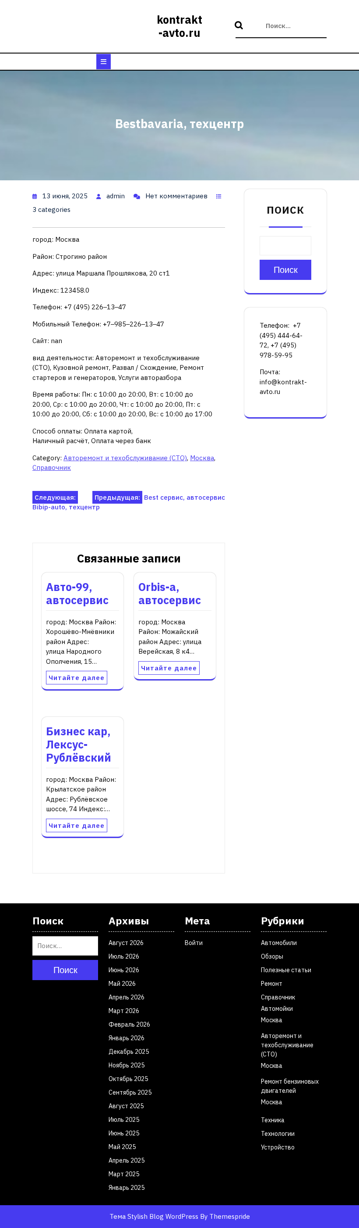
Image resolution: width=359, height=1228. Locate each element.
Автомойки (277, 1009)
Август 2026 (126, 943)
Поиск (240, 25)
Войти (194, 943)
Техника (273, 1120)
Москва (202, 458)
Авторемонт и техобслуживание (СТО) (125, 458)
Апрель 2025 (126, 1160)
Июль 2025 (124, 1120)
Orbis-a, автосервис (169, 593)
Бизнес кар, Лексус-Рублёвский (78, 744)
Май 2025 (122, 1147)
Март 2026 (124, 1011)
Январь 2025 (126, 1188)
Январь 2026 (126, 1038)
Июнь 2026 (124, 970)
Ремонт (271, 984)
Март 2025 (124, 1174)
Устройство (278, 1147)
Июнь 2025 (124, 1133)
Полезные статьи (286, 970)
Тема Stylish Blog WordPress (153, 1216)
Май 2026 (122, 984)
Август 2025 (126, 1106)
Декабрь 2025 (129, 1052)
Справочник (51, 467)
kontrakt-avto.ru (179, 26)
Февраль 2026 (129, 1024)
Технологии (278, 1134)
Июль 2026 (124, 956)
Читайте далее (77, 677)
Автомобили (279, 943)
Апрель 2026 (126, 997)
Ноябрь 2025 (126, 1065)
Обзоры (272, 956)
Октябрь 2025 (128, 1079)
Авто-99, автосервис (77, 593)
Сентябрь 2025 (130, 1092)
